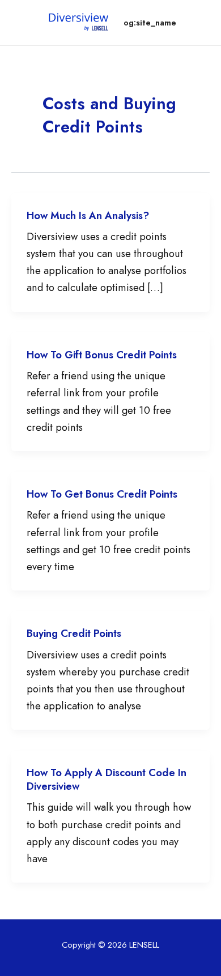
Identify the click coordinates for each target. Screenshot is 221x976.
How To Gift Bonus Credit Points (102, 354)
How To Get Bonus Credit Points (102, 494)
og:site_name (150, 22)
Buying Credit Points (74, 633)
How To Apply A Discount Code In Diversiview (106, 779)
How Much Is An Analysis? (88, 215)
